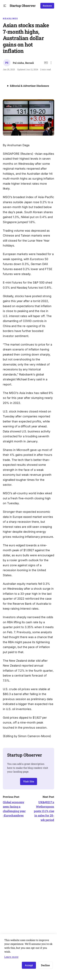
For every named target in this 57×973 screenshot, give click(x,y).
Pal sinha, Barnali (23, 62)
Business (47, 5)
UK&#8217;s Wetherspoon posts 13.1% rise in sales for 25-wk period (44, 811)
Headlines (10, 18)
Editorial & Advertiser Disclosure (29, 85)
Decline (45, 965)
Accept (29, 965)
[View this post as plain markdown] (46, 62)
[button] (5, 5)
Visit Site (28, 781)
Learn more (11, 956)
